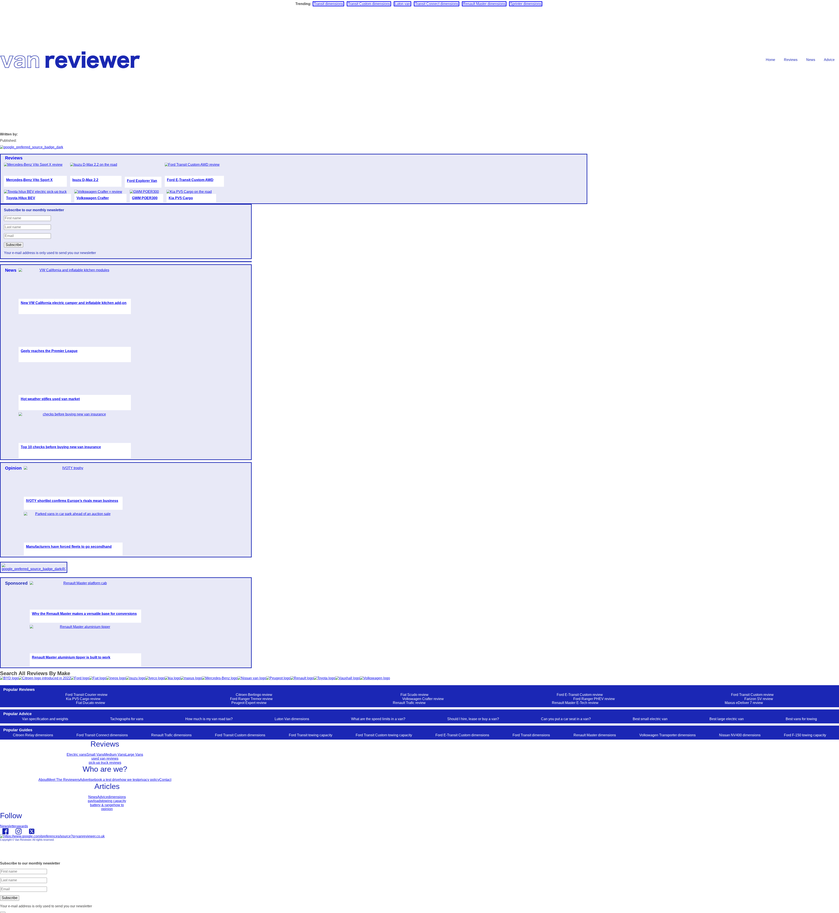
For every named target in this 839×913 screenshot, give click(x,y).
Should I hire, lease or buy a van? (473, 719)
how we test (129, 780)
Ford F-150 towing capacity (805, 735)
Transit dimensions (328, 4)
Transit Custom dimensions (369, 4)
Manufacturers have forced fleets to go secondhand (69, 546)
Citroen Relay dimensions (33, 735)
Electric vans (77, 754)
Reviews (790, 60)
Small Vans (95, 754)
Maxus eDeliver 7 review (744, 703)
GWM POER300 (145, 198)
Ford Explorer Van (142, 181)
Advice (829, 60)
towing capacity (114, 801)
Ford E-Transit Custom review (580, 695)
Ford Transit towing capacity (310, 735)
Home (770, 60)
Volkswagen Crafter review (423, 699)
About (43, 780)
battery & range (102, 805)
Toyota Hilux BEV (20, 198)
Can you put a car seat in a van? (566, 719)
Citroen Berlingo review (254, 695)
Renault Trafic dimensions (171, 735)
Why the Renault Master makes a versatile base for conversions (84, 614)
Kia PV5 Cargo (181, 198)
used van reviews (104, 758)
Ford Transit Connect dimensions (102, 735)
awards (22, 826)
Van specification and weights (45, 719)
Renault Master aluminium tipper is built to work (71, 657)
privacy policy (148, 780)
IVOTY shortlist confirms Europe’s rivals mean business (72, 501)
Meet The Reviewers (64, 780)
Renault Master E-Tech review (575, 703)
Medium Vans (114, 754)
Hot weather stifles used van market (50, 399)
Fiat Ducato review (90, 703)
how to (119, 805)
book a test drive (107, 780)
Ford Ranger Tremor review (251, 699)
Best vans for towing (801, 719)
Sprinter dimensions (525, 4)
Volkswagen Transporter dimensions (667, 735)
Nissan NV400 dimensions (740, 735)
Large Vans (134, 754)
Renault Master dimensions (484, 4)
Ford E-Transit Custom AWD (190, 180)
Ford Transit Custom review (752, 695)
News (810, 60)
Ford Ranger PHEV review (594, 699)
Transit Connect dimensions (436, 4)
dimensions (117, 797)
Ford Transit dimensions (531, 735)
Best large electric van (726, 719)
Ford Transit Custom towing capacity (384, 735)
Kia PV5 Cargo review (83, 699)
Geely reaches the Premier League (49, 351)
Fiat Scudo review (414, 695)
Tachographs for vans (126, 719)
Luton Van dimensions (292, 719)
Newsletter (8, 826)
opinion (107, 809)
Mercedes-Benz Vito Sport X (29, 180)
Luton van (402, 4)
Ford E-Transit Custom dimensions (462, 735)
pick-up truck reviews (105, 762)
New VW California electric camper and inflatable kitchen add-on (74, 303)
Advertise (87, 780)
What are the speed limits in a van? (378, 719)
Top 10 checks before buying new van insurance (61, 447)
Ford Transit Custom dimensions (240, 735)
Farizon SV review (758, 699)
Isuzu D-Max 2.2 (85, 180)
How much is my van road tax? (209, 719)
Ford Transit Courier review (86, 695)
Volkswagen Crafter (92, 198)
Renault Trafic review (409, 703)
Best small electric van (650, 719)
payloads (95, 801)
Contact (165, 780)
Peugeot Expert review (249, 703)
